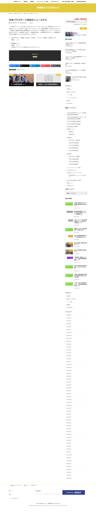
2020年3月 (68, 457)
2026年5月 (68, 323)
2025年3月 (68, 358)
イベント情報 (69, 94)
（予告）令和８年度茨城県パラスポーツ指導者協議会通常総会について (80, 284)
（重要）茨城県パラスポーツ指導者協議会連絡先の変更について (80, 204)
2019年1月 (68, 463)
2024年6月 (68, 382)
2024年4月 (68, 387)
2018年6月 (68, 469)
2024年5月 (68, 385)
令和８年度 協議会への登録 (74, 180)
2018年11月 (69, 466)
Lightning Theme (42, 505)
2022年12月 (69, 434)
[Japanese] (74, 19)
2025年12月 (69, 332)
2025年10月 (69, 338)
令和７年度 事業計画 (74, 140)
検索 (83, 28)
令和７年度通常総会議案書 (74, 121)
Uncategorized (69, 103)
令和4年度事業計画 (73, 148)
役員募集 (68, 89)
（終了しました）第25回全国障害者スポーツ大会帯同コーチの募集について (80, 221)
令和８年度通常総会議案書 (74, 124)
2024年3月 (68, 390)
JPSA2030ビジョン (72, 170)
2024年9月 (68, 373)
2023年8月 (68, 411)
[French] (82, 19)
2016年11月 (69, 478)
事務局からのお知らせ (21, 69)
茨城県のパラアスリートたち (74, 172)
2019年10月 (69, 460)
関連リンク (70, 183)
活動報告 (68, 100)
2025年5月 (68, 352)
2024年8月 (68, 376)
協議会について (71, 129)
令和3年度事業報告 (73, 164)
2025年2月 (68, 361)
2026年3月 (68, 329)
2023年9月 (68, 408)
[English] (76, 19)
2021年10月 (69, 454)
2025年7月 (68, 347)
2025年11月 (69, 335)
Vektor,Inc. (61, 505)
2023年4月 (68, 422)
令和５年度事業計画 (74, 145)
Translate (85, 24)
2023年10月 (69, 405)
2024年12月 (69, 364)
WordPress (35, 505)
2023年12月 (69, 399)
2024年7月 (68, 379)
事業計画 (69, 137)
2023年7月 (68, 414)
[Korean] (79, 19)
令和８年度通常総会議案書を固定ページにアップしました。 (80, 267)
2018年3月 (68, 472)
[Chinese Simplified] (77, 19)
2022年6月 (68, 446)
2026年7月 (68, 317)
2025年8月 (68, 344)
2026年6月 (68, 320)
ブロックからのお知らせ (71, 97)
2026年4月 (68, 326)
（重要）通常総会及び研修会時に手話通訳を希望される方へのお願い (80, 276)
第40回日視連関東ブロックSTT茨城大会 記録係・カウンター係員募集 (80, 213)
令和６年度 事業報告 (74, 156)
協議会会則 (71, 134)
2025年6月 (68, 349)
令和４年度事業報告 (74, 161)
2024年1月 (68, 396)
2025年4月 (68, 355)
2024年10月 (69, 370)
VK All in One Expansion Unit (52, 505)
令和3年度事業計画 (73, 150)
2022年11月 (69, 437)
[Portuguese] (84, 19)
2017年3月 (68, 475)
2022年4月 (68, 449)
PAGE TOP (92, 498)
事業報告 (69, 153)
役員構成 (71, 131)
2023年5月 (68, 419)
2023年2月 (68, 428)
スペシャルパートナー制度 (73, 167)
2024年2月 (68, 393)
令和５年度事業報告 (74, 159)
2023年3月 (68, 425)
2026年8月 (68, 315)
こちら (17, 39)
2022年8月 (68, 440)
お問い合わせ (70, 185)
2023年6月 (68, 417)
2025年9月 (68, 341)
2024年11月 (69, 367)
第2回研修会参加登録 (72, 126)
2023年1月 (68, 431)
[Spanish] (86, 19)
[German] (81, 19)
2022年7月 (68, 443)
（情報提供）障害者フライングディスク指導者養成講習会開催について (80, 259)
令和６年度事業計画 (74, 142)
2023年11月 (69, 402)
